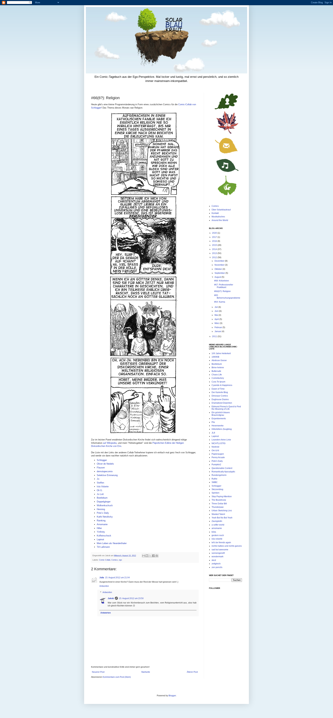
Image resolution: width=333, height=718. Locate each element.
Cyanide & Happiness (222, 385)
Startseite (145, 672)
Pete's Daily (217, 461)
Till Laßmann (103, 547)
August (218, 277)
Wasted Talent (218, 514)
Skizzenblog (217, 489)
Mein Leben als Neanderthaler (112, 543)
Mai (217, 315)
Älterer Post (192, 672)
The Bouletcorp (219, 500)
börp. (214, 532)
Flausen (101, 467)
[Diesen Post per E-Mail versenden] (143, 555)
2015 (214, 245)
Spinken (215, 493)
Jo (98, 479)
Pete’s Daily (103, 513)
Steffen (100, 482)
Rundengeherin (219, 475)
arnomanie (217, 528)
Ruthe (214, 479)
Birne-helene (218, 367)
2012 (214, 257)
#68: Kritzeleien (221, 280)
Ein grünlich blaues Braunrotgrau (221, 413)
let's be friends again (221, 542)
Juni (217, 311)
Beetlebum (102, 497)
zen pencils (217, 567)
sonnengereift (218, 553)
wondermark (217, 556)
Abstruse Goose (219, 360)
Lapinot (100, 539)
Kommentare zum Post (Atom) (117, 677)
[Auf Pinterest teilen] (157, 555)
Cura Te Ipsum (218, 382)
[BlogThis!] (147, 555)
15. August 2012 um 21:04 (117, 577)
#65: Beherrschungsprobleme (227, 296)
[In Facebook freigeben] (153, 555)
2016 (214, 241)
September (220, 273)
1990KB (215, 357)
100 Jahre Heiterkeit (221, 353)
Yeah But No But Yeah (222, 517)
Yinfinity (101, 532)
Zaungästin (217, 521)
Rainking (101, 520)
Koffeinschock (104, 535)
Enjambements (219, 418)
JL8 (213, 433)
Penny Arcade (218, 457)
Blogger (172, 695)
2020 (214, 233)
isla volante (217, 539)
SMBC (215, 482)
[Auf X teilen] (150, 555)
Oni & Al (215, 450)
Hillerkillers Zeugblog (222, 429)
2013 (214, 253)
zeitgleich (216, 563)
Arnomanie (102, 524)
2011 (214, 336)
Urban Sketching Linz (222, 510)
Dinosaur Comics (220, 396)
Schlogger (102, 460)
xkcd (214, 560)
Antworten (104, 586)
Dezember (220, 261)
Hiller (99, 528)
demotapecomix (105, 471)
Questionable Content (222, 468)
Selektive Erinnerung (107, 475)
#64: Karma (219, 302)
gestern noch (218, 535)
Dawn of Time (218, 389)
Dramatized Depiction (222, 403)
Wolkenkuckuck (105, 505)
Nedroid (215, 447)
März (217, 323)
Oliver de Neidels (105, 463)
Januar (218, 331)
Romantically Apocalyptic (223, 471)
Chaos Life (217, 374)
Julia (101, 577)
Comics (114, 560)
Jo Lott (100, 494)
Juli (216, 307)
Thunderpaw (218, 507)
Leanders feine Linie (221, 440)
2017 (214, 237)
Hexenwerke (218, 425)
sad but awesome (220, 549)
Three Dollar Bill (219, 503)
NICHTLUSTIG (218, 443)
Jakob (111, 598)
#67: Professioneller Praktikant (223, 285)
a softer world (218, 525)
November (220, 265)
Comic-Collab (104, 560)
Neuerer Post (98, 672)
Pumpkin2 (216, 464)
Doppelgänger (103, 501)
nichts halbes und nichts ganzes (227, 546)
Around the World (220, 220)
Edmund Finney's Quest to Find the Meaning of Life (226, 407)
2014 (214, 249)
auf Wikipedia (110, 443)
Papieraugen (218, 454)
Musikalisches (218, 216)
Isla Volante (103, 486)
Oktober (219, 269)
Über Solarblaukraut (221, 209)
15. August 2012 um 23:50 (131, 598)
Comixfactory (218, 378)
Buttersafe (216, 371)
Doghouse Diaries (220, 399)
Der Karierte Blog (220, 392)
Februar (219, 327)
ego (120, 560)
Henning (101, 509)
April (217, 319)
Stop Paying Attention (222, 496)
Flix (213, 422)
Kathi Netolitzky (105, 516)
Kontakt (215, 213)
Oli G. (100, 490)
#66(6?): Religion (222, 291)
